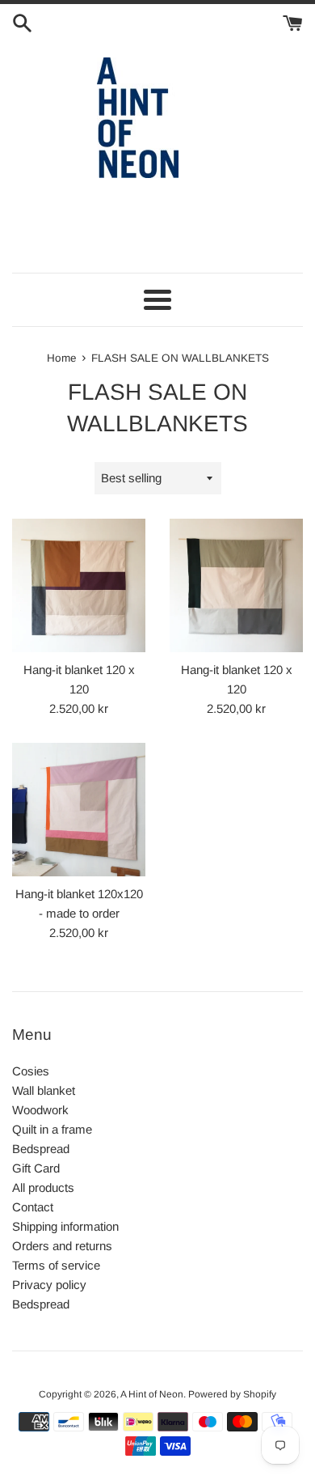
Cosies (30, 1071)
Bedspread (40, 1149)
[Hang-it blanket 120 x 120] (78, 585)
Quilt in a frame (52, 1129)
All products (43, 1187)
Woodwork (40, 1110)
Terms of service (56, 1265)
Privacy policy (49, 1284)
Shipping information (65, 1226)
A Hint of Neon (151, 1394)
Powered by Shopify (232, 1394)
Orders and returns (62, 1246)
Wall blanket (43, 1090)
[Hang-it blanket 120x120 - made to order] (78, 809)
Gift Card (36, 1168)
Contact (32, 1207)
